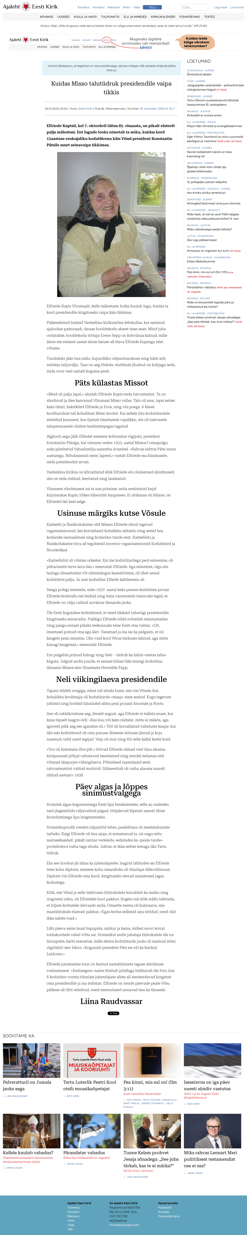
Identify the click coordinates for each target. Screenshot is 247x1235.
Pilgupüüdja (195, 70)
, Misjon (211, 122)
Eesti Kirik (45, 6)
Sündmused (194, 96)
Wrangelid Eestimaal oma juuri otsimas (213, 203)
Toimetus (83, 7)
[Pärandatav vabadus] (92, 1147)
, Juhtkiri (204, 111)
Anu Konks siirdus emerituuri (206, 192)
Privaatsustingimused (124, 1225)
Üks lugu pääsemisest (202, 240)
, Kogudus (212, 188)
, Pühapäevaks (208, 178)
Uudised (63, 16)
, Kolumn (204, 298)
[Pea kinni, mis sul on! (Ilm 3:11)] (152, 1077)
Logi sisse (220, 7)
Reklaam (114, 7)
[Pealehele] (26, 10)
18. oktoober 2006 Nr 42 (156, 108)
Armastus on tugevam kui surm (208, 250)
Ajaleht (11, 6)
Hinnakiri (99, 7)
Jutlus (191, 235)
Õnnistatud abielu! (199, 74)
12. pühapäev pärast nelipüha (207, 182)
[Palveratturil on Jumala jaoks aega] (31, 1077)
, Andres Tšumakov (152, 1103)
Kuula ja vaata (85, 16)
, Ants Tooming (151, 1099)
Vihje (136, 7)
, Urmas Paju (169, 1099)
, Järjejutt (213, 210)
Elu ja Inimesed (135, 16)
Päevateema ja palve (200, 257)
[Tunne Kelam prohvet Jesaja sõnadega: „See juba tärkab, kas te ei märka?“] (152, 1147)
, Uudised (208, 70)
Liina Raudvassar (16, 1096)
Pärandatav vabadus (202, 287)
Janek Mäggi (195, 1173)
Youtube (163, 1212)
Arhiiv (126, 7)
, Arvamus (205, 268)
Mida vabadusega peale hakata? (209, 229)
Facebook (165, 1207)
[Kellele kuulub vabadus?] (31, 1147)
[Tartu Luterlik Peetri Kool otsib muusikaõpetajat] (92, 1077)
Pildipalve (193, 178)
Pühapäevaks (190, 16)
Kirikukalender (163, 16)
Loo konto (237, 7)
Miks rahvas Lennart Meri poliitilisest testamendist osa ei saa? (210, 1159)
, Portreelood (215, 132)
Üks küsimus (195, 162)
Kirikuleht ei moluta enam (204, 115)
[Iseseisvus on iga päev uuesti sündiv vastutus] (212, 1077)
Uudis (190, 81)
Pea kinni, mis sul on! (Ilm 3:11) (207, 272)
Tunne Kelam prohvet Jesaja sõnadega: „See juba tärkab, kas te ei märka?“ (151, 1159)
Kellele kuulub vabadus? (28, 1152)
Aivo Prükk (134, 1099)
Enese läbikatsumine (201, 261)
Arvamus (46, 16)
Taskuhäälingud (169, 1216)
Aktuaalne (194, 147)
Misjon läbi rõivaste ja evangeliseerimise (214, 126)
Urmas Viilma (14, 1167)
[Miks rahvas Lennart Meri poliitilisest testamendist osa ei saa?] (212, 1147)
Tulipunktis (110, 16)
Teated (209, 16)
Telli (70, 1229)
